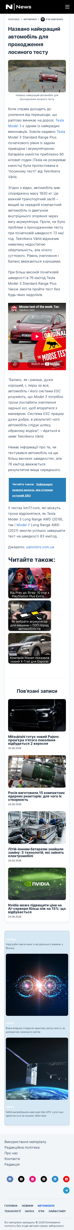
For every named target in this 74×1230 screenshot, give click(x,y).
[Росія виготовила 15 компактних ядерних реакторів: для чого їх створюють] (37, 771)
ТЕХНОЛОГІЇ (12, 1211)
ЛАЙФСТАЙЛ (57, 1211)
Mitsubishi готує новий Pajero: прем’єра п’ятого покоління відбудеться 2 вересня (33, 740)
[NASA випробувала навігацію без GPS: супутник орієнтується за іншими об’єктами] (37, 1069)
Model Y (23, 525)
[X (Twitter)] (21, 1179)
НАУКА (10, 1023)
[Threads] (44, 1179)
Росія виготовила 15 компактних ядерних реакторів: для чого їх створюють (36, 796)
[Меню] (67, 7)
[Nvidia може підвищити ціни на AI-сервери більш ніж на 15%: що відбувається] (37, 884)
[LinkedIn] (55, 1179)
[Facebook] (10, 1179)
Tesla (61, 132)
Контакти (12, 1159)
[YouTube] (66, 1179)
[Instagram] (32, 1179)
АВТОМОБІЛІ (30, 19)
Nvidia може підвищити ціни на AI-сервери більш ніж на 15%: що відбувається (37, 908)
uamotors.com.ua (40, 547)
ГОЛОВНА (11, 1205)
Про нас (11, 1153)
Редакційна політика (22, 1147)
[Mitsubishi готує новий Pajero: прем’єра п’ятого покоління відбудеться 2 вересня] (37, 715)
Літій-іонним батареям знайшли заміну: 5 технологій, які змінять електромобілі (36, 852)
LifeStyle (11, 939)
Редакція (12, 1164)
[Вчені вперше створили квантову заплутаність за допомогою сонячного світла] (37, 985)
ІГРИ (41, 1211)
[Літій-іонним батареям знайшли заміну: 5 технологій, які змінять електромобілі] (37, 827)
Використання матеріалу (25, 1142)
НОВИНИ (27, 1205)
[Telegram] (66, 1190)
